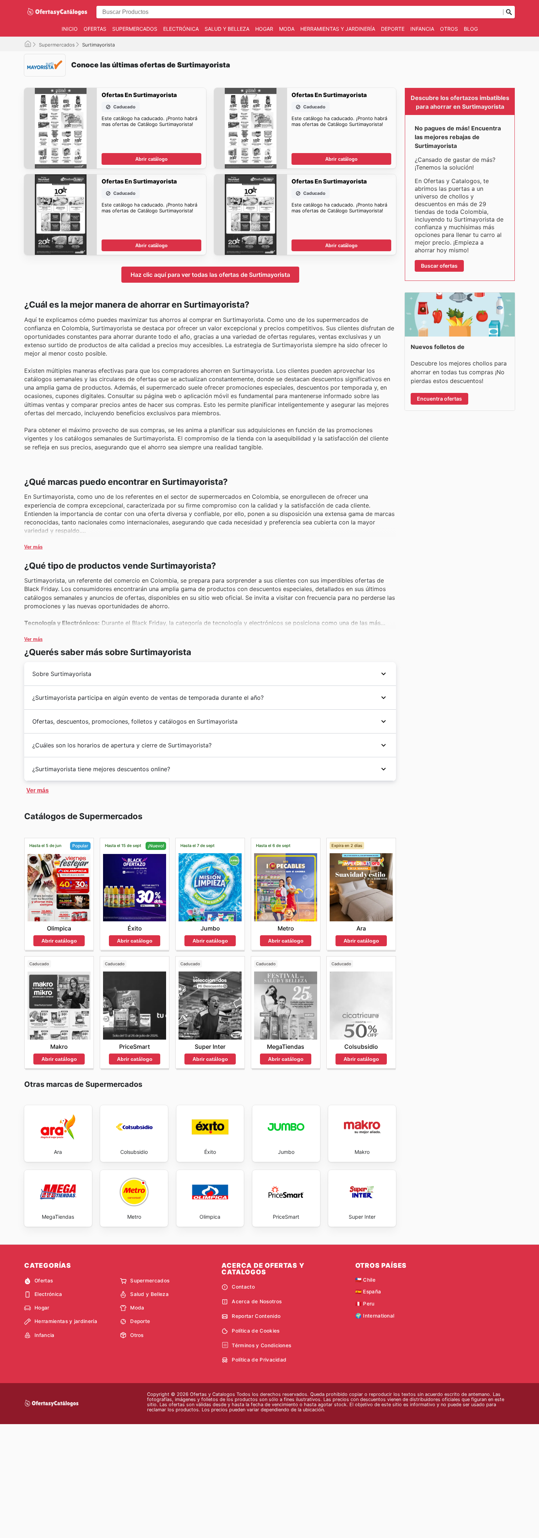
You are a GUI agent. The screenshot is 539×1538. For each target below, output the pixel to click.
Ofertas (95, 29)
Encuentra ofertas (439, 398)
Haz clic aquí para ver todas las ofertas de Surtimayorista (210, 274)
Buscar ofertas (439, 266)
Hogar (264, 29)
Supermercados (134, 29)
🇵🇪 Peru (365, 1304)
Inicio (70, 29)
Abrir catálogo (151, 159)
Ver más (33, 547)
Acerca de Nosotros (257, 1301)
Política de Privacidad (259, 1360)
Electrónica (181, 29)
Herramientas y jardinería (337, 29)
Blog (471, 29)
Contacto (243, 1287)
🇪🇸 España (368, 1291)
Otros (449, 29)
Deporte (392, 29)
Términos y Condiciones (261, 1345)
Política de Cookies (255, 1331)
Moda (286, 29)
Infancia (422, 29)
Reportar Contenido (256, 1316)
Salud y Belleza (227, 29)
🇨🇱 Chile (365, 1280)
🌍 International (375, 1316)
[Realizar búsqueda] (509, 12)
